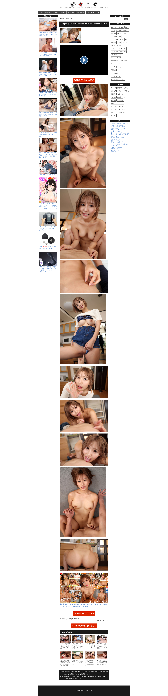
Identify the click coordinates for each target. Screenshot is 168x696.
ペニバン (119, 70)
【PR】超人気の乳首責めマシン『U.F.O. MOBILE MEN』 (47, 248)
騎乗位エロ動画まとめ (117, 141)
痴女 (120, 36)
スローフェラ (114, 51)
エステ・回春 (114, 39)
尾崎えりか (114, 112)
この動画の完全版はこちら (84, 80)
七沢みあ (126, 88)
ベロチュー (125, 30)
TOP (40, 12)
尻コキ (119, 42)
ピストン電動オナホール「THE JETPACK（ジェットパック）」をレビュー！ (47, 228)
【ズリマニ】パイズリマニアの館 (120, 133)
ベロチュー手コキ (116, 57)
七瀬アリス (120, 94)
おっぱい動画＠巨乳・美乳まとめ (120, 123)
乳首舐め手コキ (115, 60)
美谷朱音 (113, 88)
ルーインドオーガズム (117, 67)
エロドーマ (114, 145)
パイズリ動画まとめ (116, 147)
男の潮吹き (55, 12)
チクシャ (119, 45)
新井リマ (121, 103)
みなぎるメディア (115, 150)
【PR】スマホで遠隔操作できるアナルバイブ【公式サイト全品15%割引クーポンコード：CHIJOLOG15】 (47, 269)
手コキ (63, 12)
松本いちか (120, 100)
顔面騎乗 (113, 42)
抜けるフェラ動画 (115, 131)
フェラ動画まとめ (115, 139)
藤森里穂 (119, 88)
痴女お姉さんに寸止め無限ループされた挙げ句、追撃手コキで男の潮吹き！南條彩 (48, 114)
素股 (126, 39)
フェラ (125, 33)
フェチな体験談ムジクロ (117, 137)
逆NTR (120, 54)
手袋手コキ (114, 48)
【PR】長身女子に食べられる (47, 174)
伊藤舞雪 (113, 97)
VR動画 (69, 618)
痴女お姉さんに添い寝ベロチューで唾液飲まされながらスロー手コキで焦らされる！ (48, 34)
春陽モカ (119, 91)
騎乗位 (113, 30)
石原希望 (113, 100)
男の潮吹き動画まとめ (117, 142)
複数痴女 (118, 30)
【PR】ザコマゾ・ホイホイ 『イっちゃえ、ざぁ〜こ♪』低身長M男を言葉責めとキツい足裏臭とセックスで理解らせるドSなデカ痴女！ (48, 207)
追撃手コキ (123, 51)
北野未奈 (119, 97)
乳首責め (47, 12)
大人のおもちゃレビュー (118, 79)
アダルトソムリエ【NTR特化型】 (120, 144)
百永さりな (75, 618)
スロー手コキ (122, 48)
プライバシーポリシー (93, 12)
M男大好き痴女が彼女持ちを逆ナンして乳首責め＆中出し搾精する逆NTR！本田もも (48, 94)
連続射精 (113, 33)
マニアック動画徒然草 (117, 125)
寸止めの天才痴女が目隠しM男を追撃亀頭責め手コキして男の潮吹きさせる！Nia (48, 134)
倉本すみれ (114, 103)
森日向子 (113, 91)
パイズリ (119, 33)
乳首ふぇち (114, 136)
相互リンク (71, 12)
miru (125, 97)
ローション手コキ (116, 64)
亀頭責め (113, 70)
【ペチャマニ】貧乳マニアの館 (119, 134)
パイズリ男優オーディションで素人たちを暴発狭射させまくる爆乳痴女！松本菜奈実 (48, 54)
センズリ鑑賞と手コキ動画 (118, 126)
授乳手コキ (124, 60)
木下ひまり (114, 106)
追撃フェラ (114, 54)
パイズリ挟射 (114, 73)
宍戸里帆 (126, 91)
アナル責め (114, 36)
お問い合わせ (80, 12)
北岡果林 (113, 94)
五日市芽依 (122, 109)
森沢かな (121, 106)
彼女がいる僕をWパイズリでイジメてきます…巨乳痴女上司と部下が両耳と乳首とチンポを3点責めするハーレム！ (48, 155)
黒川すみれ (114, 109)
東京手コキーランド (116, 130)
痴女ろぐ (89, 690)
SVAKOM (113, 152)
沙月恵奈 (113, 115)
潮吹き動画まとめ (115, 148)
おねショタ (125, 42)
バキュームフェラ (116, 76)
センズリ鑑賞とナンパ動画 (118, 128)
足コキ (122, 39)
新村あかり (122, 112)
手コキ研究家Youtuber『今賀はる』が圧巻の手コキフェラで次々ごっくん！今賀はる (48, 74)
